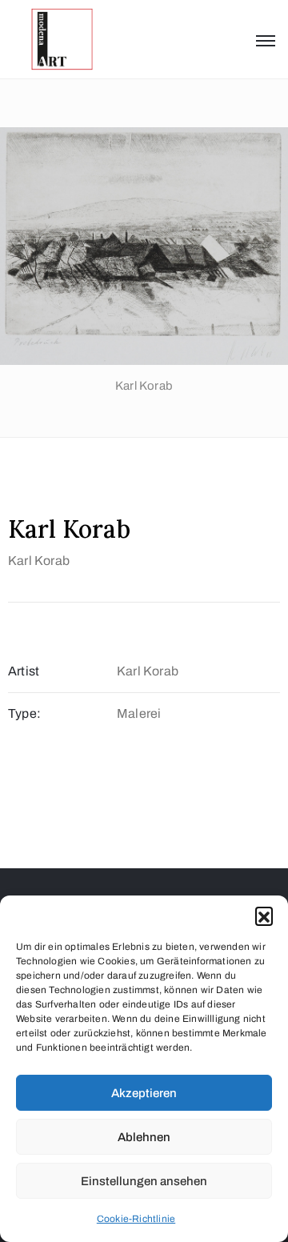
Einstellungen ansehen (144, 1181)
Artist (23, 671)
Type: (24, 713)
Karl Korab (39, 560)
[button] (264, 915)
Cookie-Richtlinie (136, 1218)
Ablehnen (144, 1137)
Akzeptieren (144, 1093)
